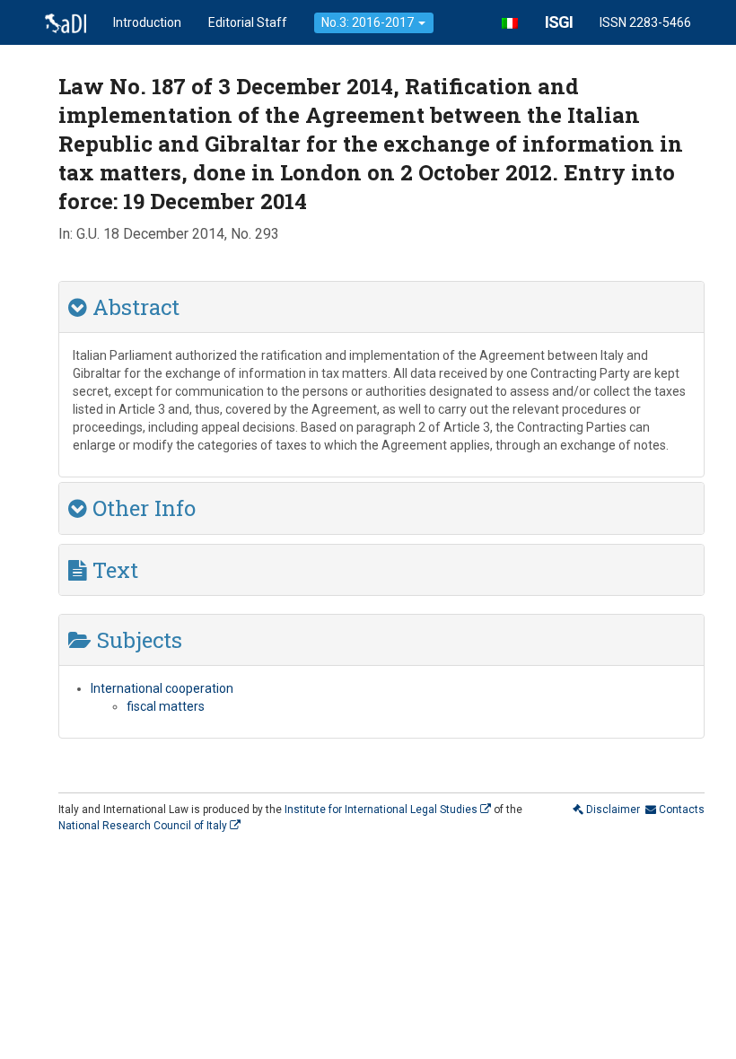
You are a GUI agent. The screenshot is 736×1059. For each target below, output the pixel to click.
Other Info (141, 508)
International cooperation (162, 688)
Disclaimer (611, 809)
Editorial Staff (247, 22)
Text (112, 570)
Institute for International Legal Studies (382, 809)
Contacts (680, 809)
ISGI (559, 22)
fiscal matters (166, 706)
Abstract (133, 307)
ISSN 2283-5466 (645, 22)
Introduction (147, 22)
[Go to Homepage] (65, 22)
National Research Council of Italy (144, 825)
